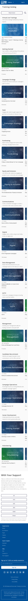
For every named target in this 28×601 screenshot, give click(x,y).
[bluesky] (20, 571)
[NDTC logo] (4, 2)
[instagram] (4, 571)
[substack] (23, 571)
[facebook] (17, 571)
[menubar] (11, 2)
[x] (11, 571)
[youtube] (14, 571)
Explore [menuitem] (10, 2)
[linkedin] (8, 571)
